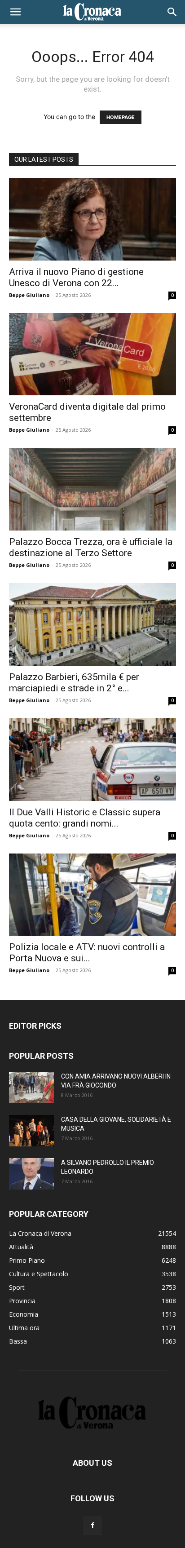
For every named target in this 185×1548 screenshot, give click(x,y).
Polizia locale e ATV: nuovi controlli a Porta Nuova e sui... (87, 953)
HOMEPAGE (120, 117)
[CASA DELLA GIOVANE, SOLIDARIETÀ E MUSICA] (31, 1130)
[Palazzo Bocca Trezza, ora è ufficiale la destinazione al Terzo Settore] (92, 489)
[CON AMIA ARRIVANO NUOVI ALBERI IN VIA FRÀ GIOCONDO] (31, 1087)
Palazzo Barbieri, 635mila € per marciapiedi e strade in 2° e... (74, 683)
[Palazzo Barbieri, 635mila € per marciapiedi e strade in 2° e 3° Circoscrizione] (92, 624)
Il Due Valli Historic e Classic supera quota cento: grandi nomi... (84, 818)
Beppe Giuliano (29, 295)
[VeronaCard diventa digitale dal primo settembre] (92, 354)
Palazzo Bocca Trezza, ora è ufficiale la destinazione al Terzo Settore (90, 547)
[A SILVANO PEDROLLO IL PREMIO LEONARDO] (31, 1174)
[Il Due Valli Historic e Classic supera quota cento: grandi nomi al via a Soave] (92, 759)
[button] (15, 12)
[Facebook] (92, 1526)
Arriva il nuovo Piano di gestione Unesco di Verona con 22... (76, 277)
